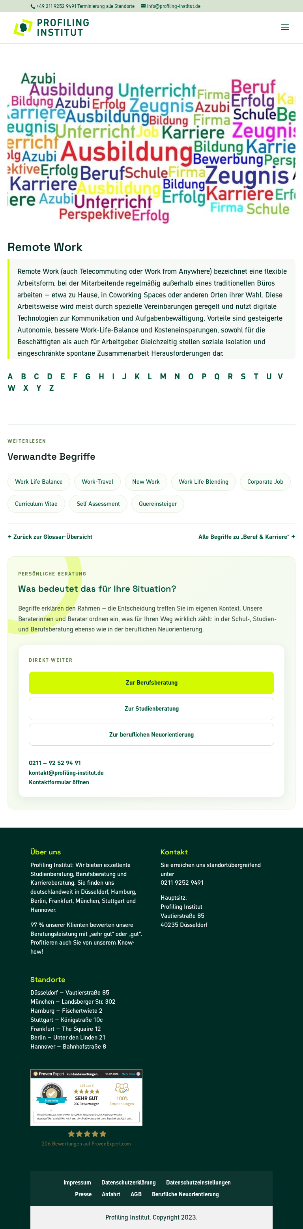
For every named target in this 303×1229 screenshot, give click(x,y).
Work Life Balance (39, 481)
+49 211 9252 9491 (56, 6)
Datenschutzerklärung (128, 1182)
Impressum (77, 1182)
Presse (83, 1194)
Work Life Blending (203, 481)
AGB (136, 1194)
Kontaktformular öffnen (59, 782)
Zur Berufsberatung (152, 682)
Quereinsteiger (158, 503)
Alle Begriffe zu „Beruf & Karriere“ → (247, 537)
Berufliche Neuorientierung (185, 1194)
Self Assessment (98, 503)
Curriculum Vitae (36, 503)
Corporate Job (265, 481)
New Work (146, 481)
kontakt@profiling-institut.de (66, 773)
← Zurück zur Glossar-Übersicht (49, 537)
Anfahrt (111, 1194)
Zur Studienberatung (152, 708)
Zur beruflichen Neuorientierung (151, 734)
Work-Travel (97, 481)
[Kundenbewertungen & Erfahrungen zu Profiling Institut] (86, 1123)
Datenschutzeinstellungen (198, 1182)
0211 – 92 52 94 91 (55, 763)
